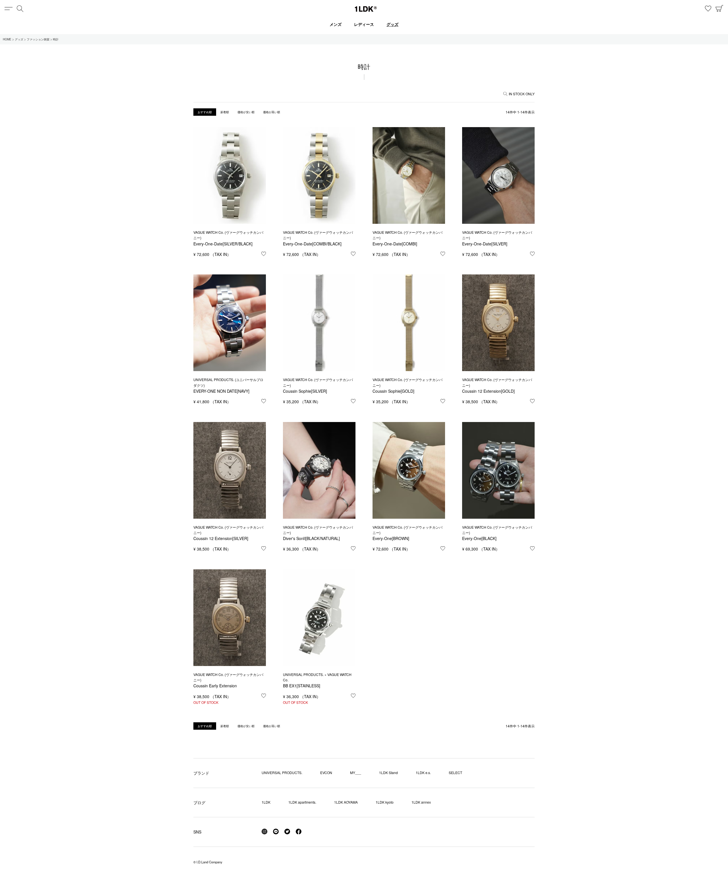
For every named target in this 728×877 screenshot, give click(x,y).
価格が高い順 (271, 112)
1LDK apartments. (302, 802)
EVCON (326, 772)
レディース (364, 24)
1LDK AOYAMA (346, 802)
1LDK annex (421, 802)
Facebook (298, 831)
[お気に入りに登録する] (263, 253)
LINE (276, 831)
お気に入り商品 (708, 8)
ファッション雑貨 (38, 39)
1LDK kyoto (385, 802)
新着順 (224, 112)
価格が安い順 (246, 112)
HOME (7, 39)
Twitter (287, 831)
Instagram (264, 831)
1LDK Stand (388, 772)
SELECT (455, 772)
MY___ (355, 772)
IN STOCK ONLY (522, 93)
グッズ (392, 24)
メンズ (336, 24)
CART (719, 8)
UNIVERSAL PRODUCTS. (282, 772)
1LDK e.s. (423, 772)
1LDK (366, 9)
